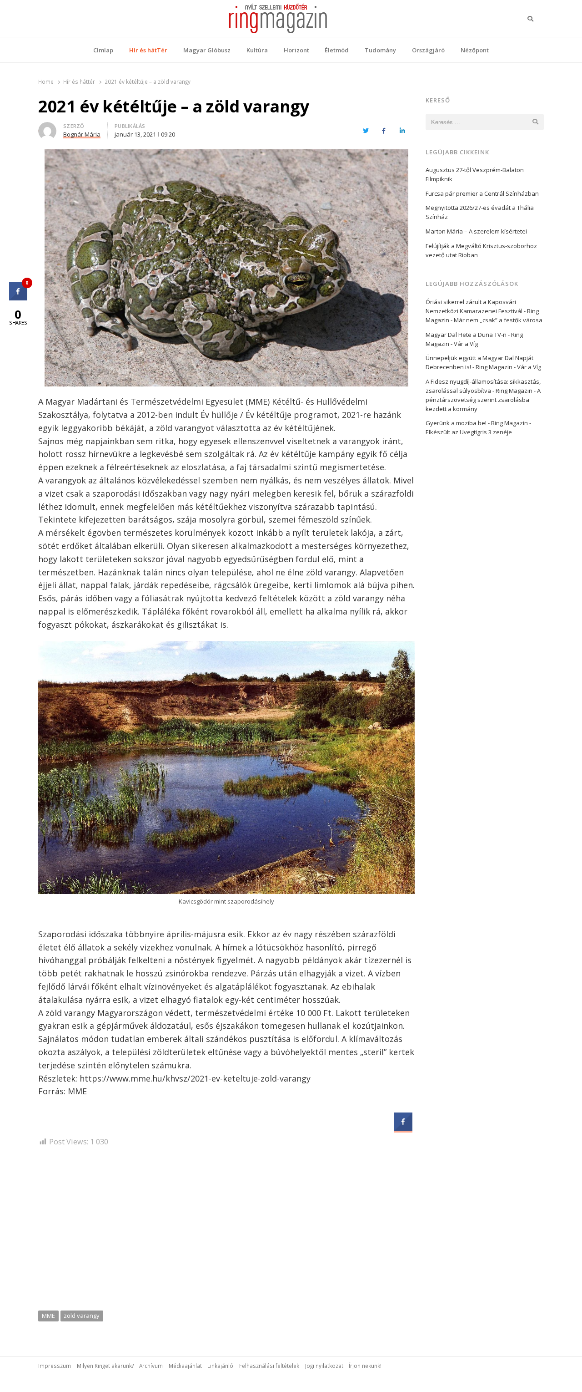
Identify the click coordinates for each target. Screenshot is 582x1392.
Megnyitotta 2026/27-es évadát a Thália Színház (480, 212)
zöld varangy (82, 1315)
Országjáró (428, 50)
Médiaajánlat (185, 1365)
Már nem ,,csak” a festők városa (498, 320)
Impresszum (54, 1365)
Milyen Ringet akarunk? (105, 1365)
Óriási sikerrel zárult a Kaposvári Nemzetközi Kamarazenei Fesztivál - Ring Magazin (482, 311)
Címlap (103, 50)
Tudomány (380, 50)
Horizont (296, 50)
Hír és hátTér (148, 50)
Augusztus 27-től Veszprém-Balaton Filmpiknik (475, 174)
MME (48, 1315)
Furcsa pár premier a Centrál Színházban (482, 193)
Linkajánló (220, 1365)
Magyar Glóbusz (207, 50)
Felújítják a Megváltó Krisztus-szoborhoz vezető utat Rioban (481, 250)
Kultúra (257, 50)
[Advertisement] (226, 1231)
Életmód (337, 50)
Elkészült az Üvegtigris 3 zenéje (469, 432)
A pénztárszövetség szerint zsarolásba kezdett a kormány (483, 399)
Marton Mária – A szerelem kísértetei (476, 231)
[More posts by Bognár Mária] (47, 127)
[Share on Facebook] (403, 1128)
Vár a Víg (466, 344)
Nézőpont (475, 50)
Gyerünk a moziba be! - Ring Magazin (477, 423)
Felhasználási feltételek (269, 1365)
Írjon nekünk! (365, 1365)
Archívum (151, 1365)
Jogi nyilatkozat (324, 1365)
